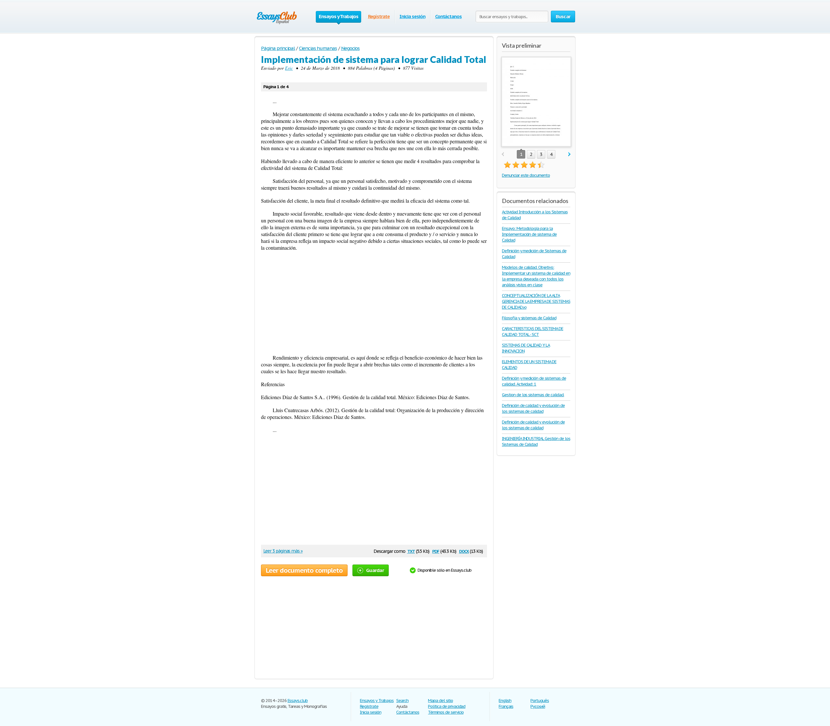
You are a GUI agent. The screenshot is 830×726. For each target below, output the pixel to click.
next (569, 154)
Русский (537, 706)
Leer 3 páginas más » (282, 551)
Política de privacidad (446, 706)
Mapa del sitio (440, 700)
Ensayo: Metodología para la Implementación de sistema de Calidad (529, 234)
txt (411, 550)
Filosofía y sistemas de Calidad (529, 318)
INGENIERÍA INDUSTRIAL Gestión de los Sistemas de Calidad (536, 441)
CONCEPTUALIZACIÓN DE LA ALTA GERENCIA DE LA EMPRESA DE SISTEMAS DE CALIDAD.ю (536, 301)
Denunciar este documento (526, 175)
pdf (435, 550)
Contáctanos (448, 16)
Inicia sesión (412, 16)
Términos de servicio (445, 712)
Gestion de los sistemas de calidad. (533, 395)
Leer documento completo (304, 570)
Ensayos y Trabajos (377, 700)
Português (539, 700)
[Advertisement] (374, 302)
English (505, 700)
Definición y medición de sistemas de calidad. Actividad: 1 (534, 381)
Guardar (375, 570)
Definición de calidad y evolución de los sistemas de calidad (533, 408)
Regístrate (379, 16)
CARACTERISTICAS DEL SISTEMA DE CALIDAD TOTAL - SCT (532, 331)
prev (502, 154)
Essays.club (298, 700)
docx (464, 550)
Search (402, 700)
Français (506, 706)
